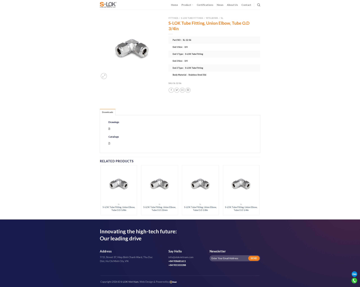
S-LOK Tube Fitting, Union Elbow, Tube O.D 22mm (159, 208)
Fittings (173, 18)
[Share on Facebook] (171, 90)
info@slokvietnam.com (180, 257)
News (220, 4)
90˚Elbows (212, 18)
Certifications (205, 4)
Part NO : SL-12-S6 (182, 40)
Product (186, 4)
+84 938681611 (177, 261)
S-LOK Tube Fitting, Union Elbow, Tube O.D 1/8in (200, 208)
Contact (246, 4)
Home (174, 4)
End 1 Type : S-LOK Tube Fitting (188, 54)
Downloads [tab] (107, 112)
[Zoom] (104, 76)
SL (222, 18)
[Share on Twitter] (176, 90)
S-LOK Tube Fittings (192, 18)
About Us (232, 4)
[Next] (254, 184)
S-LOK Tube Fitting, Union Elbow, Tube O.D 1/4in (241, 208)
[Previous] (105, 184)
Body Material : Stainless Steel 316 (189, 75)
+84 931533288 (177, 265)
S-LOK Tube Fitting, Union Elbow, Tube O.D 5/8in (119, 208)
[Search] (258, 5)
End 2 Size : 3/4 (180, 61)
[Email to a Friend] (182, 90)
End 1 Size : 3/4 (180, 47)
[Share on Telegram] (187, 90)
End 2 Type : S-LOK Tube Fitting (188, 68)
